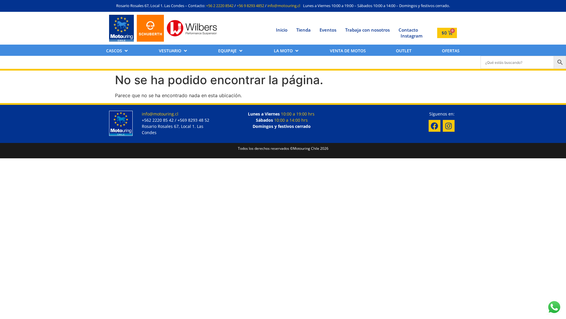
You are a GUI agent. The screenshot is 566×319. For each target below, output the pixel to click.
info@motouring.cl (283, 5)
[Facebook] (434, 126)
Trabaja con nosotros (367, 30)
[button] (117, 51)
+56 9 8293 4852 (250, 5)
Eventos (328, 30)
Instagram (411, 36)
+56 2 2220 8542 (219, 5)
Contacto (408, 30)
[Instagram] (449, 126)
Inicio (281, 30)
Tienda (303, 30)
